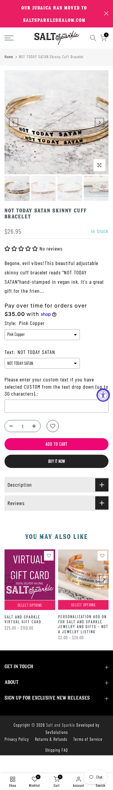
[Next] (99, 122)
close (106, 13)
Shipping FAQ (56, 750)
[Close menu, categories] (85, 7)
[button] (22, 248)
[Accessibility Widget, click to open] (103, 395)
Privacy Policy (17, 739)
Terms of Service (87, 739)
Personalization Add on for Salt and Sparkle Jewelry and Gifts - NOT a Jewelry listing (83, 624)
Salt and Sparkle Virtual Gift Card (23, 619)
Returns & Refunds (51, 739)
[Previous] (13, 122)
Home (9, 56)
